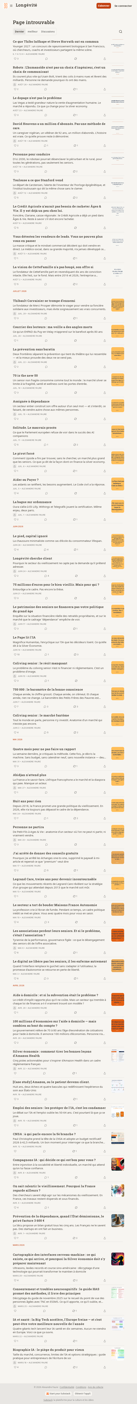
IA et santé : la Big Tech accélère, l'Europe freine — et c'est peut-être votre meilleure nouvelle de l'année (57, 1321)
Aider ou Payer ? (26, 480)
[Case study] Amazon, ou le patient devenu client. (51, 1082)
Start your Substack (60, 1393)
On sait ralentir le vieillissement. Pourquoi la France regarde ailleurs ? (54, 1188)
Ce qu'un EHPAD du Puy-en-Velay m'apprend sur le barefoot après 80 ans (58, 331)
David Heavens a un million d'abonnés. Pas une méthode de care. (59, 126)
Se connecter (123, 5)
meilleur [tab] (33, 31)
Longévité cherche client (32, 558)
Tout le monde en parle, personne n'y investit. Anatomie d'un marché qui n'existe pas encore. (57, 721)
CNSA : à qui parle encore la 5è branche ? (44, 1134)
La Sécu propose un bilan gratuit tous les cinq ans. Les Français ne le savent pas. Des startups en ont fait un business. (59, 1227)
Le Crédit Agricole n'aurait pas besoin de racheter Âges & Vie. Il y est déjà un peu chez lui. (57, 208)
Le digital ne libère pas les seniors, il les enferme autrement (60, 961)
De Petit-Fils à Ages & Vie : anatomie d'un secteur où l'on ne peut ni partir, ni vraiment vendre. (59, 833)
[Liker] (15, 1073)
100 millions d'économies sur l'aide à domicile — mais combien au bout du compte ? (54, 1023)
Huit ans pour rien (27, 801)
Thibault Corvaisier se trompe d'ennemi (44, 301)
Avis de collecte (95, 1387)
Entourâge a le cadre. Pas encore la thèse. (38, 589)
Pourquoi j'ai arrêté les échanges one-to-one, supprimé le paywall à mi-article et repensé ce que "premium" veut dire (56, 859)
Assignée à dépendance (31, 401)
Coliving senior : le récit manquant (40, 663)
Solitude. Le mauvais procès (34, 427)
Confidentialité (67, 1387)
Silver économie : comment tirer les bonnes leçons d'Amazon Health (52, 1053)
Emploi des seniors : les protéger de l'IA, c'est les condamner (59, 1108)
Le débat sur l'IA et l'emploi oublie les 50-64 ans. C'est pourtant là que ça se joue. (59, 1114)
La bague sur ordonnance (32, 502)
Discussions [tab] (48, 31)
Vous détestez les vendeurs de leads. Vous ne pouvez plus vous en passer (58, 238)
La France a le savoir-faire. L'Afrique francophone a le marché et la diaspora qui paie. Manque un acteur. (59, 781)
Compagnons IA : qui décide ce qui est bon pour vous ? (54, 1160)
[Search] (120, 31)
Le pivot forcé (23, 453)
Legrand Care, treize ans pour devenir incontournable (55, 879)
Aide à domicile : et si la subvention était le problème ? (55, 995)
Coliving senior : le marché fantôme (41, 715)
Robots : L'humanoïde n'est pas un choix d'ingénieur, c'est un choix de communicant (59, 69)
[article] (68, 50)
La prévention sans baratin (34, 349)
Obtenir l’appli (83, 1393)
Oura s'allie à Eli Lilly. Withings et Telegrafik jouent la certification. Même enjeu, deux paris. (57, 508)
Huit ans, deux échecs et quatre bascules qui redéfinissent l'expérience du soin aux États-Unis (58, 1088)
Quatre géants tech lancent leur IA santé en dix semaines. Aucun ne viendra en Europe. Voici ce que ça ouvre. (59, 1330)
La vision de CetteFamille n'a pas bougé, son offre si (53, 267)
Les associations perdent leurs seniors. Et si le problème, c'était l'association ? (57, 933)
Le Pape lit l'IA (24, 637)
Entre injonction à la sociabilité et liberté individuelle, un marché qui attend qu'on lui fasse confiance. (59, 1166)
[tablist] (35, 31)
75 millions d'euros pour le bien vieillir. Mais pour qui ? (56, 584)
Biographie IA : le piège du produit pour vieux (48, 1350)
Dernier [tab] (19, 31)
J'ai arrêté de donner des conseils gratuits (45, 853)
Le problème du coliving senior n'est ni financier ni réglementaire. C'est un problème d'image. (58, 669)
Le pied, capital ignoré (30, 536)
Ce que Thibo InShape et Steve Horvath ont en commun (56, 41)
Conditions (81, 1387)
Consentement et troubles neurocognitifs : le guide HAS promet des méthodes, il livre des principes (56, 1291)
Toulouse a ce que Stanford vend (38, 180)
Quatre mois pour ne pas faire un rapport (44, 749)
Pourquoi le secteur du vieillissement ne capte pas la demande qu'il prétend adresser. (59, 564)
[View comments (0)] (46, 59)
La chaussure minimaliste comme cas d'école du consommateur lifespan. (57, 541)
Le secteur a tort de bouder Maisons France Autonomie (55, 905)
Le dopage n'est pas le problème (37, 98)
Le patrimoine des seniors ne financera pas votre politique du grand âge (58, 609)
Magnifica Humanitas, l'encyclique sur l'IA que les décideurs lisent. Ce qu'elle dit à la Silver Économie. (59, 643)
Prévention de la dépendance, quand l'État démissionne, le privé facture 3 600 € (58, 1218)
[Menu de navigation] (8, 5)
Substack (48, 1400)
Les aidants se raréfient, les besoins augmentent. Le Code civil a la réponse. (59, 484)
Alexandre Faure (35, 54)
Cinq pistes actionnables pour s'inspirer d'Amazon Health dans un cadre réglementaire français (57, 1062)
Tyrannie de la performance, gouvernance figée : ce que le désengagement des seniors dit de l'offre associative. (59, 941)
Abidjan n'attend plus (29, 775)
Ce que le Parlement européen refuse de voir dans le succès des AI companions (53, 434)
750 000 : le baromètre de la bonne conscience (48, 689)
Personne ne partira (28, 827)
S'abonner (104, 5)
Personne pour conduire (31, 154)
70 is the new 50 (25, 375)
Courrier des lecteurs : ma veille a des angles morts (52, 327)
